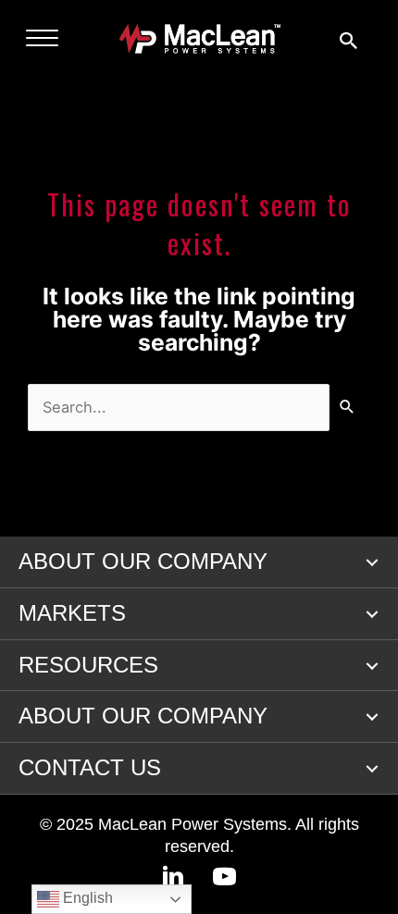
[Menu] (42, 39)
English (86, 898)
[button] (372, 562)
